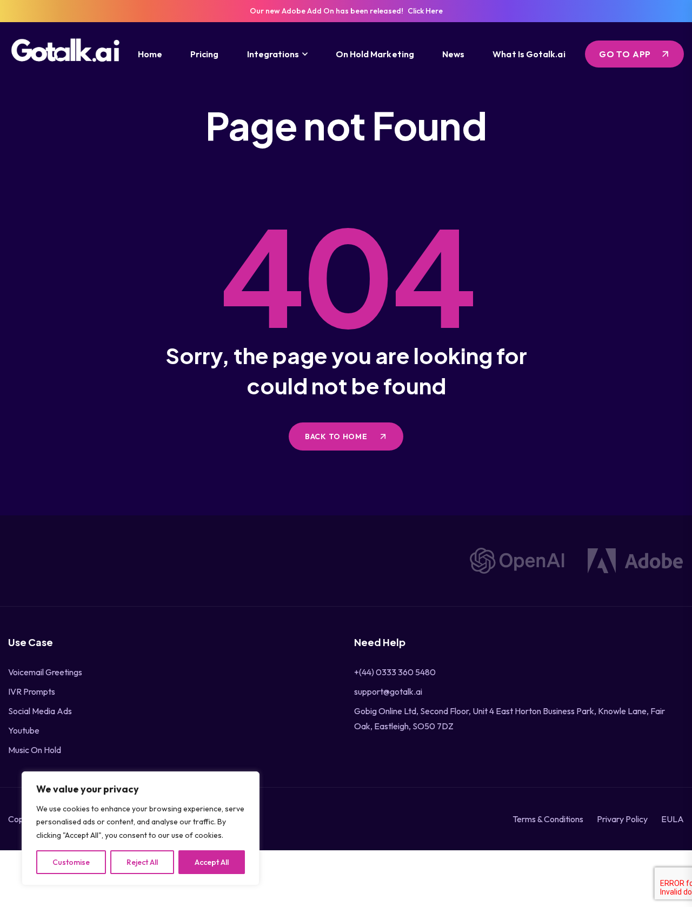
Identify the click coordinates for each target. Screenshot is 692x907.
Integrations (273, 54)
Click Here (425, 11)
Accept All (212, 862)
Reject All (142, 862)
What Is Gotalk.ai (529, 54)
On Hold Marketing (375, 54)
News (453, 54)
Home (150, 54)
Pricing (204, 54)
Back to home (337, 436)
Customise (71, 862)
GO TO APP (625, 54)
